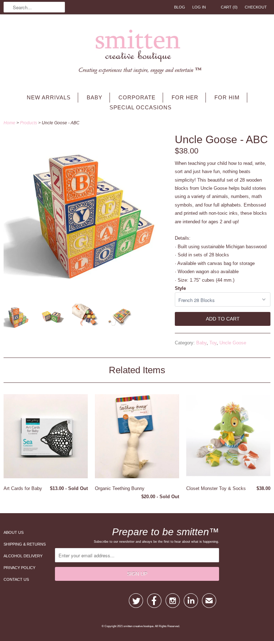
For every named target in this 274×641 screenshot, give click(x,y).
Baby (94, 97)
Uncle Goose (232, 342)
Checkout (256, 7)
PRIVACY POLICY (19, 568)
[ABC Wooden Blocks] (17, 319)
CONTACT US (16, 579)
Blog (179, 7)
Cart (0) (229, 7)
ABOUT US (14, 532)
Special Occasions (141, 107)
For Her (185, 97)
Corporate (137, 97)
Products (28, 122)
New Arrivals (49, 97)
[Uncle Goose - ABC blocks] (51, 318)
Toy (213, 342)
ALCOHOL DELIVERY (23, 556)
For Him (227, 97)
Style (180, 288)
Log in (199, 7)
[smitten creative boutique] (137, 53)
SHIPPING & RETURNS (25, 544)
